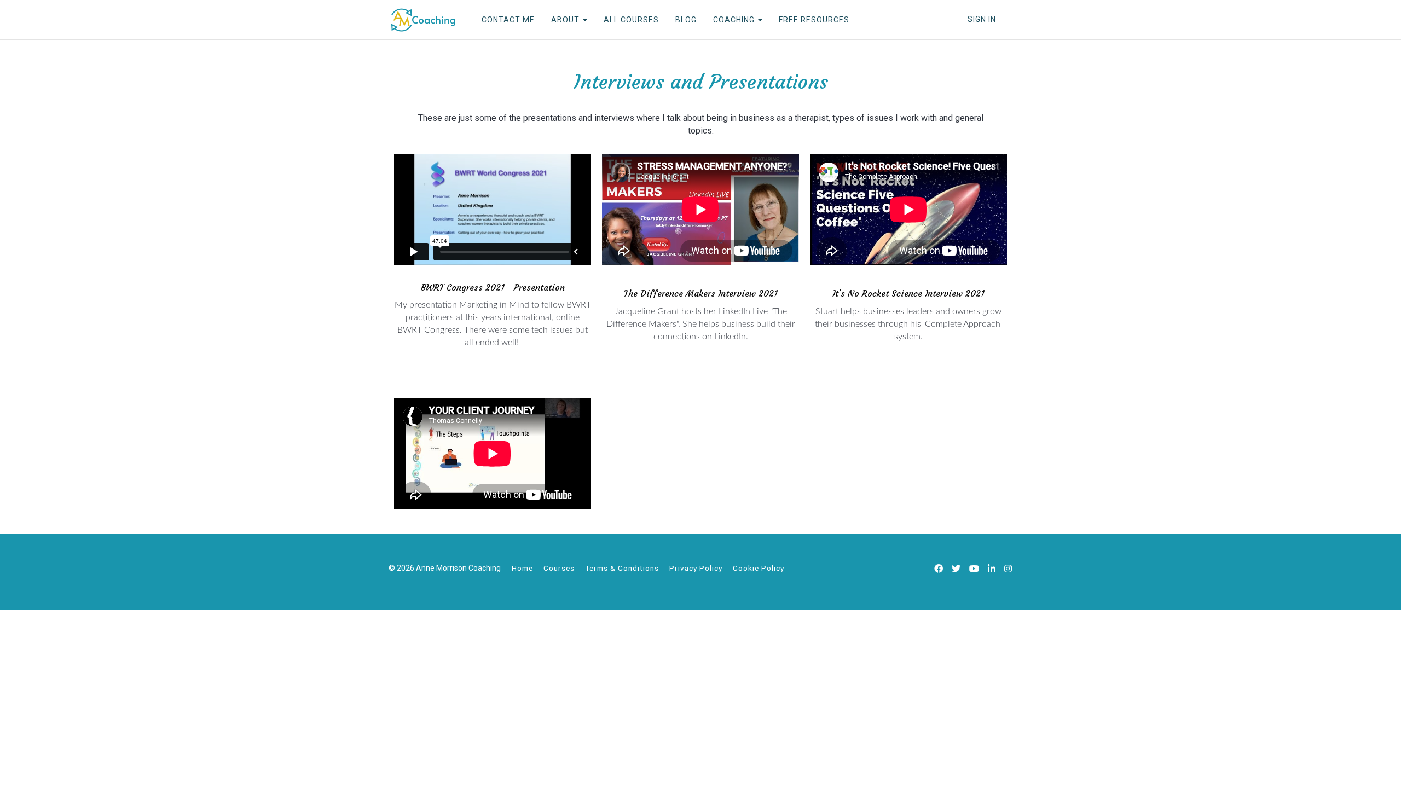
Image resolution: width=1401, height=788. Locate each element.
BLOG (686, 19)
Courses (559, 568)
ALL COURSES (631, 19)
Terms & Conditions (622, 568)
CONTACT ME (508, 19)
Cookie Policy (758, 568)
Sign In (982, 19)
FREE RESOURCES (814, 19)
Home (522, 568)
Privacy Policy (695, 568)
